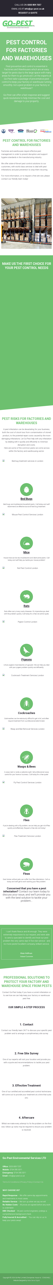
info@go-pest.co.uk (34, 9)
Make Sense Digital (33, 1280)
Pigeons (26, 659)
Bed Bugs (26, 498)
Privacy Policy (26, 1182)
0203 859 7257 (34, 5)
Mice (26, 552)
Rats (26, 606)
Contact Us (38, 1182)
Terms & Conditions (11, 1182)
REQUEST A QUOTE (27, 13)
